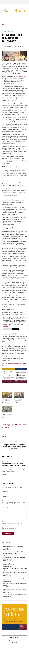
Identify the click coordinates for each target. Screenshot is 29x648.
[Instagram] (13, 637)
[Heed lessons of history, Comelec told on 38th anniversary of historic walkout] (7, 409)
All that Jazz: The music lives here (14, 437)
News (3, 24)
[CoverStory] (14, 10)
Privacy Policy (7, 641)
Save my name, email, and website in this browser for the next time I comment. (13, 503)
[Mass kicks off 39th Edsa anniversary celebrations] (19, 395)
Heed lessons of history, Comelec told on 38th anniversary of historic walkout (7, 415)
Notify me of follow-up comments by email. (12, 523)
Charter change (14, 424)
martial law (6, 427)
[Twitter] (18, 637)
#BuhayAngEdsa (6, 424)
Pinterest (13, 31)
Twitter (8, 31)
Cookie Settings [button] (7, 329)
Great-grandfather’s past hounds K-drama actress (15, 594)
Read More (4, 474)
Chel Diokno (22, 424)
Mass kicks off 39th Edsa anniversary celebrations (18, 400)
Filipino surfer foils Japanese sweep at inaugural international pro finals (14, 447)
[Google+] (16, 637)
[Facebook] (11, 637)
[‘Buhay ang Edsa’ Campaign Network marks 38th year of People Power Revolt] (7, 395)
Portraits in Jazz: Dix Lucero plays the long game (15, 568)
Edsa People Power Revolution (9, 426)
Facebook (4, 31)
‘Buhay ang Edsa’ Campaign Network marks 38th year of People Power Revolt (6, 401)
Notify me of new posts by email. (9, 528)
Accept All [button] (15, 329)
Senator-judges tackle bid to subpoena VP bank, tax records (13, 464)
